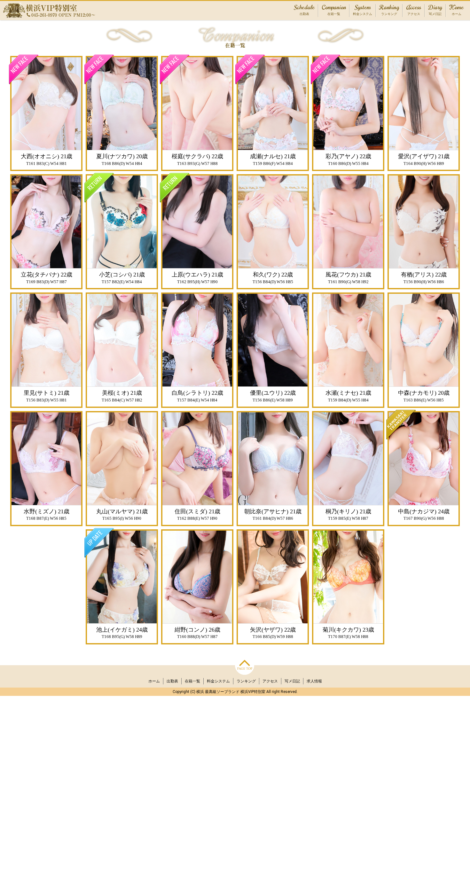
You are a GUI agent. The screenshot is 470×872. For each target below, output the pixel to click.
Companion (334, 10)
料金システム (218, 681)
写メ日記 (292, 681)
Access (413, 10)
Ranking (389, 10)
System (362, 10)
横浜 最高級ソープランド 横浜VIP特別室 (230, 691)
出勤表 (172, 681)
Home (456, 10)
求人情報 (314, 681)
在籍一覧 (192, 681)
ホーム (154, 681)
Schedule (304, 10)
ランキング (246, 681)
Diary (435, 10)
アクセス (270, 681)
